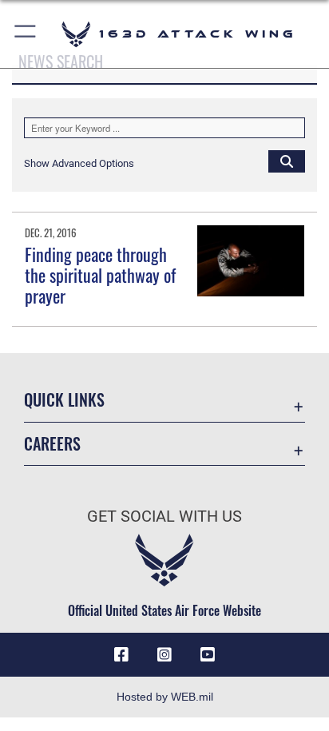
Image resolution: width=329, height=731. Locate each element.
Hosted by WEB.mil (165, 696)
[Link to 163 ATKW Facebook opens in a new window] (121, 655)
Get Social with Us (164, 516)
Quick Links (64, 399)
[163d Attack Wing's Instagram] (164, 655)
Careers (52, 443)
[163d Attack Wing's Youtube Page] (208, 655)
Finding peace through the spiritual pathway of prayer (100, 275)
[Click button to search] (286, 160)
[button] (26, 34)
